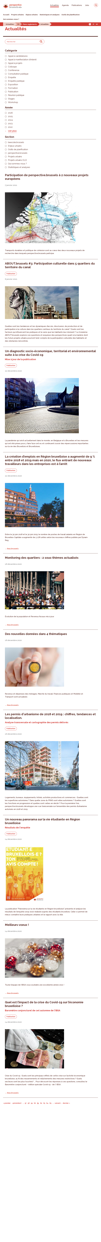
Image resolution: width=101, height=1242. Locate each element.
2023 (10, 123)
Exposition (13, 84)
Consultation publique (18, 74)
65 (50, 1103)
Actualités (54, 5)
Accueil (6, 15)
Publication (13, 91)
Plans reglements (30, 24)
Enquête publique (16, 81)
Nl (93, 24)
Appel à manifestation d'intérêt (22, 59)
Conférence (13, 70)
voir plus (12, 131)
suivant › (58, 1103)
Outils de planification (70, 15)
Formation (13, 88)
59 (32, 1103)
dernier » (66, 1103)
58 (29, 1103)
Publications (77, 5)
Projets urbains (17, 15)
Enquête (12, 77)
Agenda (65, 5)
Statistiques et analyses (49, 15)
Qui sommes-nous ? (17, 164)
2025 (10, 116)
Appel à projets (15, 63)
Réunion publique (16, 95)
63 (44, 1103)
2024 (10, 120)
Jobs (87, 5)
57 (25, 1103)
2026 (10, 113)
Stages (11, 99)
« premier (7, 1103)
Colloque (12, 67)
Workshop (13, 102)
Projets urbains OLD (17, 160)
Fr (18, 24)
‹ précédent (16, 1103)
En (97, 24)
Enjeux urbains (32, 15)
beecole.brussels (16, 142)
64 (47, 1103)
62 (41, 1103)
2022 (10, 127)
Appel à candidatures (18, 56)
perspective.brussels (17, 153)
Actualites (10, 24)
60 (35, 1103)
